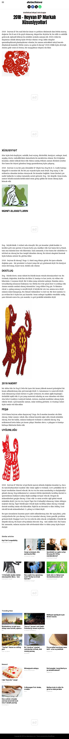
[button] (3, 2)
